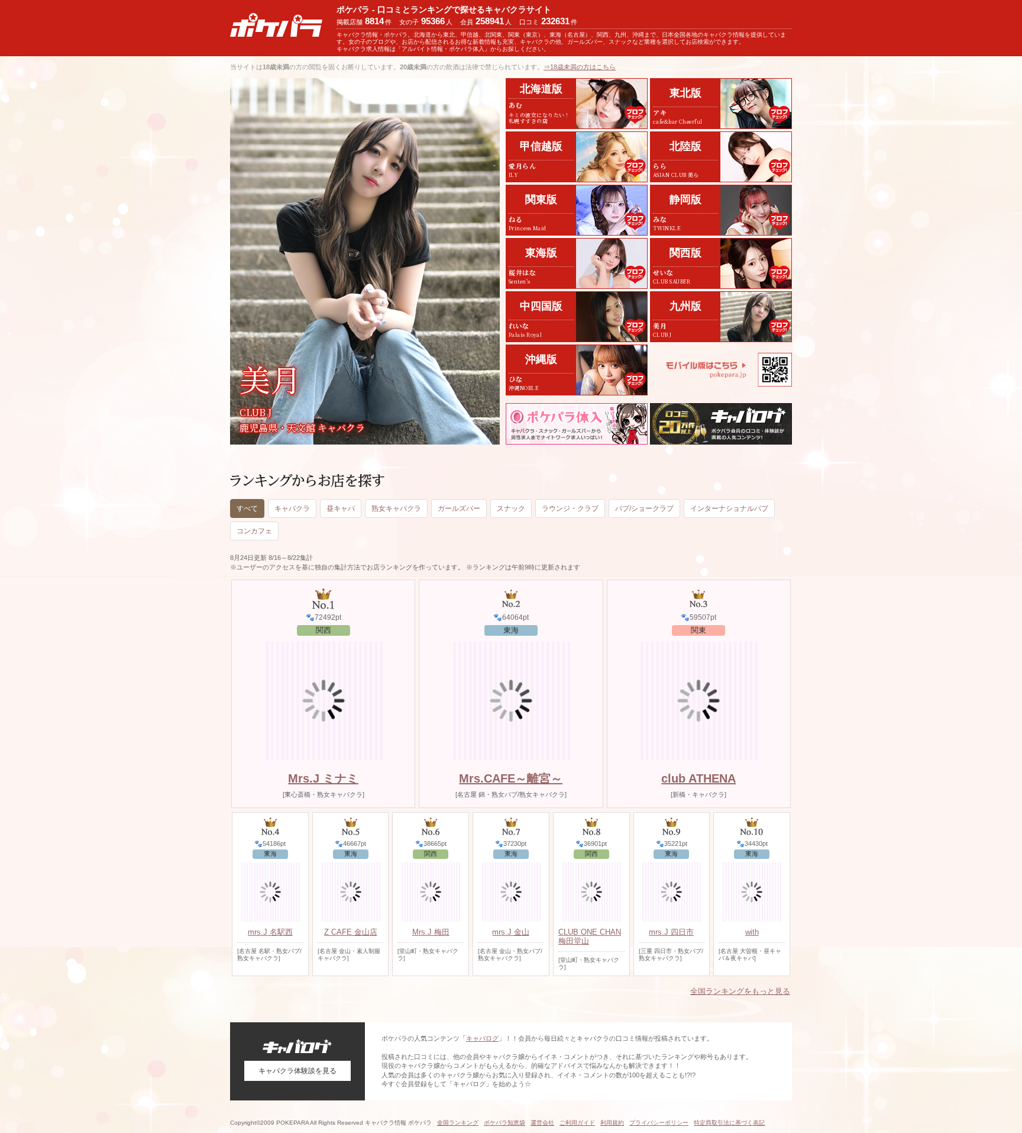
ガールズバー (459, 508)
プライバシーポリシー (658, 1122)
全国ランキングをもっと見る (740, 991)
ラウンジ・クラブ (570, 508)
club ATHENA (698, 778)
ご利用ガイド (577, 1122)
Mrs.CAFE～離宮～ (510, 778)
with (752, 932)
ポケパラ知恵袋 (504, 1122)
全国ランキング (457, 1122)
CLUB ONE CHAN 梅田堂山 (589, 936)
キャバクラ (292, 508)
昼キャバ (340, 508)
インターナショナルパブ (729, 508)
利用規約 (612, 1122)
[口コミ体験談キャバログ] (721, 424)
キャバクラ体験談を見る (297, 1071)
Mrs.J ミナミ (323, 778)
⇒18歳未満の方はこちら (580, 66)
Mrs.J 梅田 (430, 932)
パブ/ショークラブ (644, 508)
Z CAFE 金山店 (350, 932)
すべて (247, 508)
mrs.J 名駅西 (270, 932)
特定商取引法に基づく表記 (729, 1122)
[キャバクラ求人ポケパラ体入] (577, 424)
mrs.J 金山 (510, 932)
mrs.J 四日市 (671, 932)
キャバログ (482, 1038)
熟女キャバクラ (396, 508)
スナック (511, 508)
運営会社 (542, 1122)
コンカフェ (254, 531)
